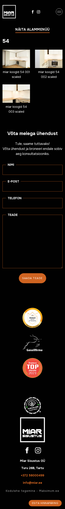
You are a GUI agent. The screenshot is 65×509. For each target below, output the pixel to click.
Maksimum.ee (49, 491)
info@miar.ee (32, 483)
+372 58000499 (32, 475)
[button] (32, 30)
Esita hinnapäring (45, 503)
